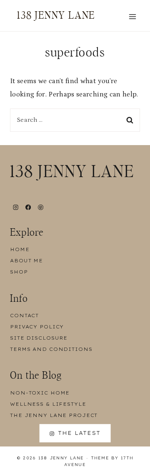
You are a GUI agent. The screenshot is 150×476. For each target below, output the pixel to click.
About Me (26, 261)
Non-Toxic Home (40, 393)
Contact (24, 315)
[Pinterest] (40, 207)
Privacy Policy (37, 327)
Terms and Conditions (51, 349)
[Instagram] (15, 207)
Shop (19, 272)
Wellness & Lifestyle (48, 404)
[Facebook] (27, 207)
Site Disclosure (39, 338)
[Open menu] (132, 16)
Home (20, 249)
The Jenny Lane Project (54, 415)
